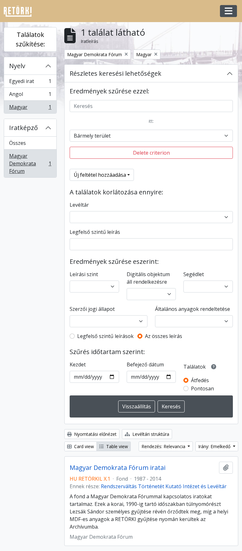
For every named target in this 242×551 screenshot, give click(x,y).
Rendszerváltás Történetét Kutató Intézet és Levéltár (164, 486)
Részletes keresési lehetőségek (115, 73)
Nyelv (17, 66)
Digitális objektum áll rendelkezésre (148, 278)
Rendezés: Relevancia (164, 446)
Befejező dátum (145, 364)
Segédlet (193, 274)
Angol (30, 96)
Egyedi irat (30, 83)
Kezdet (78, 364)
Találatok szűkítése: (30, 39)
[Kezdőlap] (20, 11)
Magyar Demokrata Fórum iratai (117, 467)
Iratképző (23, 127)
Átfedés (200, 380)
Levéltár (79, 204)
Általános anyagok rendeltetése (192, 308)
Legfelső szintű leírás (95, 231)
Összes (17, 142)
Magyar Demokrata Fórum (30, 163)
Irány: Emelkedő (215, 446)
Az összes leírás (163, 336)
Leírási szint (84, 274)
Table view (116, 446)
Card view (83, 446)
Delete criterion (151, 152)
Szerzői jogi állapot (92, 308)
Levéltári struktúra (150, 434)
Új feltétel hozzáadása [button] (100, 174)
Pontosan (202, 388)
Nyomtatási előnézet (95, 434)
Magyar (30, 108)
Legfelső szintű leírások (105, 336)
